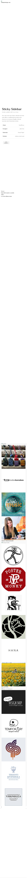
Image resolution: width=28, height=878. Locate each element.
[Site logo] (6, 2)
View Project (6, 142)
